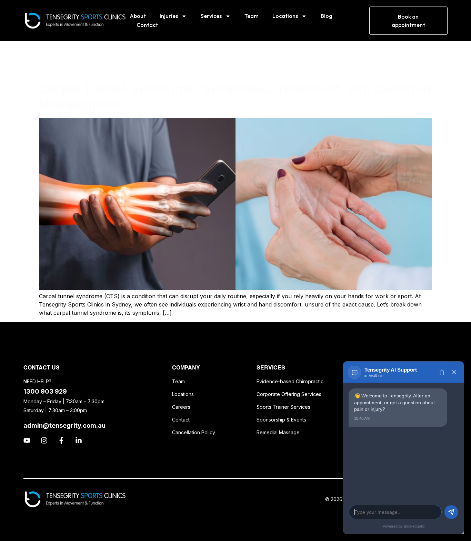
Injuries (169, 15)
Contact (147, 24)
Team (251, 15)
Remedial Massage (278, 432)
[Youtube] (26, 440)
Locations (285, 15)
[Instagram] (44, 440)
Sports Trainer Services (283, 407)
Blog (326, 15)
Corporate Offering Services (289, 394)
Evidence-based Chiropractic (290, 381)
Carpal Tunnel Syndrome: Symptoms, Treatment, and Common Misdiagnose (235, 96)
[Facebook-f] (61, 440)
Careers (181, 407)
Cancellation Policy (193, 432)
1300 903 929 (45, 391)
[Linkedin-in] (78, 440)
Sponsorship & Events (281, 420)
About (138, 15)
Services (211, 15)
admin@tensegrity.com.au (64, 425)
